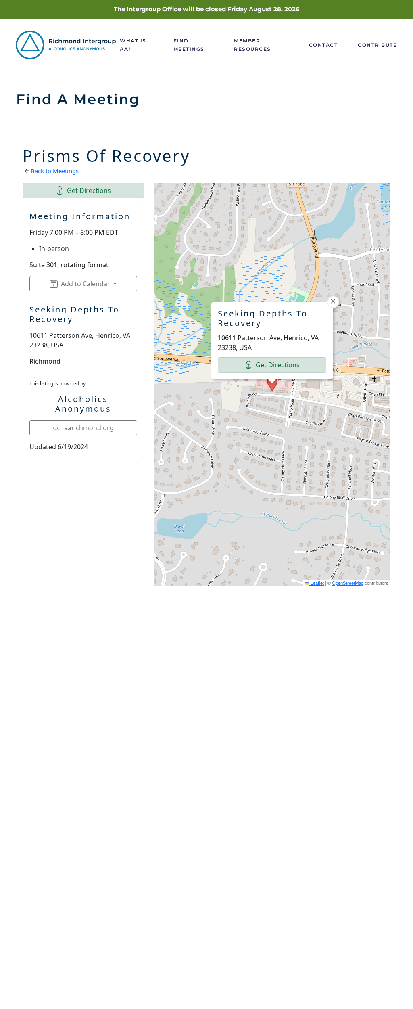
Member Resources (252, 45)
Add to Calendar (85, 283)
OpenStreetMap (347, 583)
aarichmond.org (89, 427)
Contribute (377, 45)
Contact (323, 45)
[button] (272, 384)
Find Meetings (188, 45)
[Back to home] (68, 45)
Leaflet (316, 583)
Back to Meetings (55, 171)
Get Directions (89, 190)
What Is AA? (133, 45)
